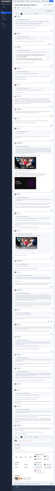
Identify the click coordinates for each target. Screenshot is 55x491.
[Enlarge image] (30, 57)
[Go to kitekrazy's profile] (15, 16)
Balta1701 (26, 88)
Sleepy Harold (19, 68)
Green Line (18, 383)
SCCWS (18, 309)
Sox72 (17, 230)
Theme (15, 489)
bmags (18, 128)
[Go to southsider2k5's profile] (15, 7)
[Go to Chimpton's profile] (15, 96)
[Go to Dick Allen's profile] (45, 459)
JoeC (25, 340)
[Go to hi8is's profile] (15, 85)
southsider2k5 (18, 7)
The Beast (18, 46)
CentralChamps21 (28, 275)
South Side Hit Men (19, 142)
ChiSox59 (18, 33)
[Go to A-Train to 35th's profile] (15, 290)
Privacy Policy (19, 489)
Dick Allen (47, 458)
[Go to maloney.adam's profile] (35, 456)
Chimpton (26, 146)
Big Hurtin (18, 336)
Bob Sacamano (19, 425)
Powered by (49, 489)
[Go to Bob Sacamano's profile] (15, 425)
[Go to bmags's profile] (15, 128)
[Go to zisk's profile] (15, 118)
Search (4, 4)
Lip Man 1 (26, 19)
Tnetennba (18, 354)
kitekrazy (18, 16)
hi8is (17, 84)
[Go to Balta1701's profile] (15, 194)
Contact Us (23, 489)
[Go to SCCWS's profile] (15, 310)
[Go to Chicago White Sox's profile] (35, 459)
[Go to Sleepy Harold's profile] (15, 68)
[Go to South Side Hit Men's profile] (15, 143)
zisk (17, 118)
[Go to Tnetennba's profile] (15, 354)
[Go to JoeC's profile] (15, 213)
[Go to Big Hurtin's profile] (15, 337)
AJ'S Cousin (26, 36)
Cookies (27, 489)
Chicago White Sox (39, 458)
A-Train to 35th (19, 289)
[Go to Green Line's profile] (15, 384)
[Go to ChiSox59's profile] (15, 33)
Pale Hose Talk (29, 7)
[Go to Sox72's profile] (15, 231)
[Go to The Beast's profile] (15, 47)
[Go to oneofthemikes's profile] (15, 109)
